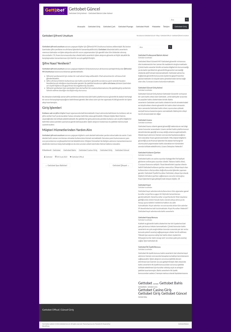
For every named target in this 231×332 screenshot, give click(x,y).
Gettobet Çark (109, 26)
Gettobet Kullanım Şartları (149, 152)
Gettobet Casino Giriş (88, 150)
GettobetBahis (142, 287)
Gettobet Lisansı (145, 120)
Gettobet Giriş (94, 26)
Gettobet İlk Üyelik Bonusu (149, 247)
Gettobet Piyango (125, 26)
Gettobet (57, 150)
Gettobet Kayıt (144, 185)
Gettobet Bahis (69, 150)
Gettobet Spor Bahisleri (56, 165)
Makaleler (156, 26)
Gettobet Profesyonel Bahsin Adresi (153, 55)
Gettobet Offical (78, 157)
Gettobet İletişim (183, 324)
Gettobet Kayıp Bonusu (148, 217)
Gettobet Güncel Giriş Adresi (150, 87)
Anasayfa (81, 26)
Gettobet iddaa (142, 297)
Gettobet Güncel (84, 8)
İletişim (166, 26)
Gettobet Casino (152, 287)
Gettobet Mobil (142, 26)
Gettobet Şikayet (121, 165)
